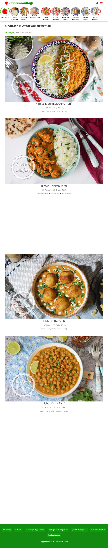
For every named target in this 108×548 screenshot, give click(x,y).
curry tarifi (51, 111)
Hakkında (7, 530)
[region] (54, 225)
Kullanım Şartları (98, 530)
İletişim (18, 530)
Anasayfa (9, 32)
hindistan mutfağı (42, 193)
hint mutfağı (55, 193)
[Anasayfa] (19, 4)
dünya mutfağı (62, 111)
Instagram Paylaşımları (58, 530)
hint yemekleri (66, 193)
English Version (54, 535)
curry (43, 111)
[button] (101, 2)
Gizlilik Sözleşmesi (79, 530)
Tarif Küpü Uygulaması (35, 530)
